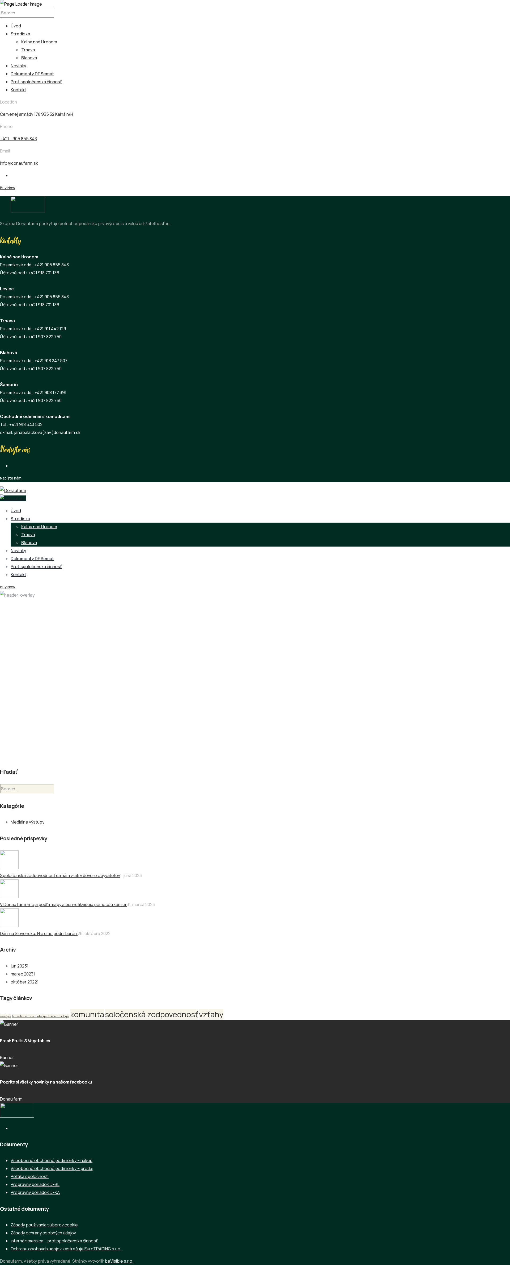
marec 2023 (22, 974)
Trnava (28, 50)
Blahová (29, 58)
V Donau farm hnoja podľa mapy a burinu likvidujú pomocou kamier (63, 904)
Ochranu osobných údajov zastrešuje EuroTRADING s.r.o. (66, 1249)
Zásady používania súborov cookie (44, 1225)
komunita (87, 1014)
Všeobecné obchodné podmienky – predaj (52, 1168)
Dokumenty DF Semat (32, 74)
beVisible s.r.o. (119, 1261)
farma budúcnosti (24, 1016)
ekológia (5, 1016)
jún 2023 (19, 966)
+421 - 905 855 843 (18, 139)
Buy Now (7, 187)
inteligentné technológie (52, 1016)
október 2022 (24, 982)
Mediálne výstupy (27, 822)
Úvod (16, 26)
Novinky (18, 66)
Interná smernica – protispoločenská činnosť (54, 1241)
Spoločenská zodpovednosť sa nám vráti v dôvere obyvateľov (60, 875)
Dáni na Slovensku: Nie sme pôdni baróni (39, 933)
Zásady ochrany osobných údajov (43, 1233)
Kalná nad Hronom (39, 42)
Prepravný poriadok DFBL (35, 1184)
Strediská (20, 34)
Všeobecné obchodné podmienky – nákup (51, 1160)
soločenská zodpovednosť (151, 1014)
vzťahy (211, 1014)
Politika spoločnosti (30, 1176)
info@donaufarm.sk (19, 163)
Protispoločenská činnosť (36, 82)
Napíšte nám (11, 478)
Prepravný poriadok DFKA (35, 1192)
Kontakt (18, 90)
